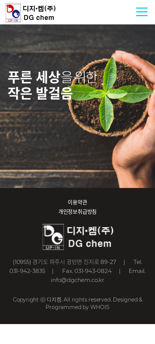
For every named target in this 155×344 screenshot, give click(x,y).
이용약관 (77, 202)
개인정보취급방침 (77, 211)
